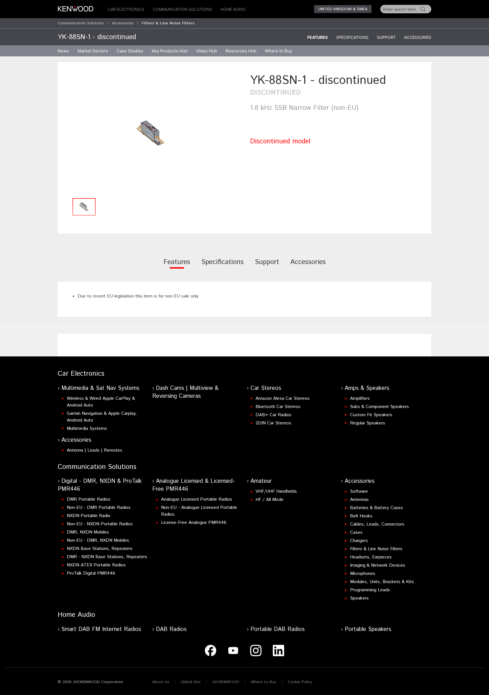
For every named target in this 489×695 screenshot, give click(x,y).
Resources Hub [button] (241, 51)
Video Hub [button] (206, 51)
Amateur (261, 481)
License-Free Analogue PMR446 (193, 522)
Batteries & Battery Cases (376, 508)
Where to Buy (263, 682)
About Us (160, 682)
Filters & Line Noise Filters (376, 549)
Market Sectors (93, 51)
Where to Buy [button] (278, 51)
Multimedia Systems (87, 428)
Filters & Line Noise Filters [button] (168, 23)
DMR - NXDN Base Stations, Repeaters (107, 557)
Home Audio (233, 9)
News (63, 51)
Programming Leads (370, 590)
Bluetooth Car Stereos (278, 406)
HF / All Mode (270, 499)
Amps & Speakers (367, 388)
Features (317, 37)
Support (386, 37)
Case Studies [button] (130, 51)
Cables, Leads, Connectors (377, 524)
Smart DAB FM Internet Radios (101, 629)
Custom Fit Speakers (371, 415)
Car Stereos (265, 388)
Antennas (359, 499)
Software (359, 491)
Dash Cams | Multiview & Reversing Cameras (185, 392)
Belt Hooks (361, 516)
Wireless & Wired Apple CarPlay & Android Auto (101, 402)
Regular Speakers (367, 423)
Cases (356, 532)
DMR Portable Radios (88, 499)
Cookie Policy (300, 682)
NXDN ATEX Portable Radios (96, 565)
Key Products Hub (170, 51)
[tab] (177, 266)
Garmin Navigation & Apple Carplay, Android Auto (102, 417)
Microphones (362, 573)
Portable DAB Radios (277, 629)
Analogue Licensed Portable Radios (196, 499)
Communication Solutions (182, 9)
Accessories (123, 23)
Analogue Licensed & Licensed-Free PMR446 (193, 485)
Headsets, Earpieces (371, 557)
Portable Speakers (368, 629)
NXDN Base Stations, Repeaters (99, 548)
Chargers (359, 540)
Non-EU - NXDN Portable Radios (100, 524)
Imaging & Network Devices (377, 565)
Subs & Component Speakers (379, 406)
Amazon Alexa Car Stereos (283, 398)
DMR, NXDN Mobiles (88, 532)
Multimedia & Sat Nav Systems (100, 388)
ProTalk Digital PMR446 (91, 573)
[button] (151, 133)
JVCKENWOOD (225, 682)
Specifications (352, 37)
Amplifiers (360, 398)
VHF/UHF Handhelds (276, 491)
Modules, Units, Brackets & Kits (382, 582)
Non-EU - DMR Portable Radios (98, 507)
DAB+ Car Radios (273, 415)
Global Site (191, 682)
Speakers (359, 598)
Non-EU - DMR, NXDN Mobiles (98, 540)
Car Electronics (126, 9)
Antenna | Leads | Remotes (94, 450)
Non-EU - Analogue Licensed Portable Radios (199, 511)
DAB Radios (171, 629)
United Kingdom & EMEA (342, 9)
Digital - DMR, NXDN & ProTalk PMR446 (100, 485)
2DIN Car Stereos (273, 423)
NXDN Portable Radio (88, 516)
